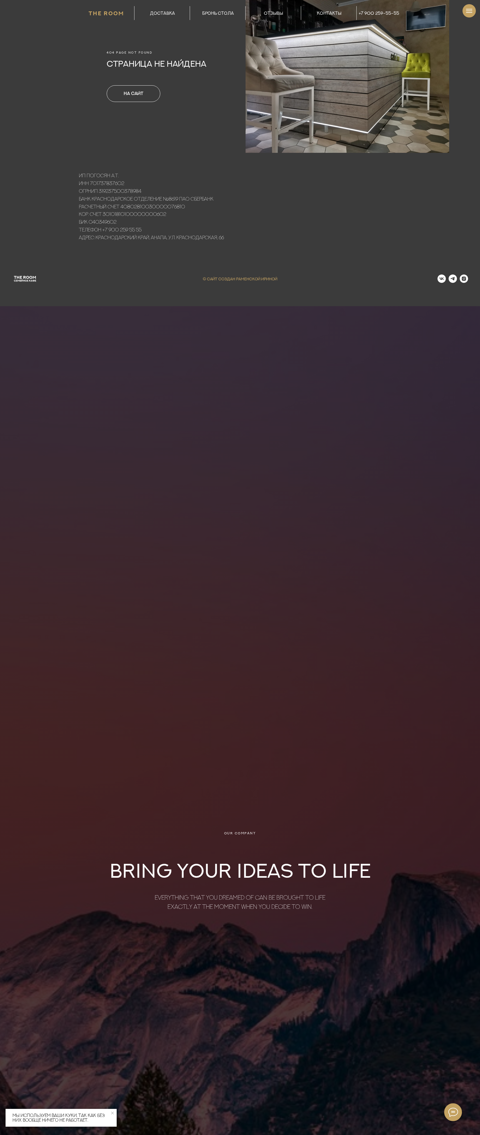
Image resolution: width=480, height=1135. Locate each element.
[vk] (442, 281)
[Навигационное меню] (469, 11)
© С (206, 279)
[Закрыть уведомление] (112, 1113)
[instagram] (464, 281)
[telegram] (453, 281)
